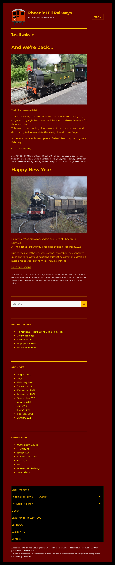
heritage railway (49, 159)
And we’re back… (32, 47)
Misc (81, 156)
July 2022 (22, 378)
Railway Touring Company (46, 162)
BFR (22, 277)
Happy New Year (31, 169)
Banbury (29, 159)
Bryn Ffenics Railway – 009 (26, 517)
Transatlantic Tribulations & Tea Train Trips (40, 331)
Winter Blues (24, 339)
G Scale (16, 510)
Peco (22, 280)
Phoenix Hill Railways (50, 13)
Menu (98, 16)
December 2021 (26, 390)
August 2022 (24, 374)
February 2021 (25, 414)
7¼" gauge (23, 448)
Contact (16, 539)
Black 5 (28, 277)
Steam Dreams (65, 162)
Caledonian (37, 277)
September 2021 (26, 398)
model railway (68, 159)
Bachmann (80, 274)
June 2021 (22, 406)
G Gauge (74, 156)
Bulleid (37, 159)
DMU (74, 277)
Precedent (30, 280)
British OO (47, 156)
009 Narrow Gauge (33, 156)
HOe (59, 159)
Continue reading (21, 148)
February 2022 (25, 382)
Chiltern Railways (52, 277)
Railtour (55, 280)
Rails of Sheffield (42, 280)
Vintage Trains (79, 162)
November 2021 (26, 394)
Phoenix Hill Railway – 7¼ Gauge (30, 496)
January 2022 (24, 386)
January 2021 (24, 417)
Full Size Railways (61, 156)
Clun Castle (65, 277)
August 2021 (24, 402)
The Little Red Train (22, 503)
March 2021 (23, 410)
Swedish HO (17, 159)
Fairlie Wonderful (26, 347)
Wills (13, 283)
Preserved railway (25, 162)
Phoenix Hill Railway (28, 468)
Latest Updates (20, 489)
